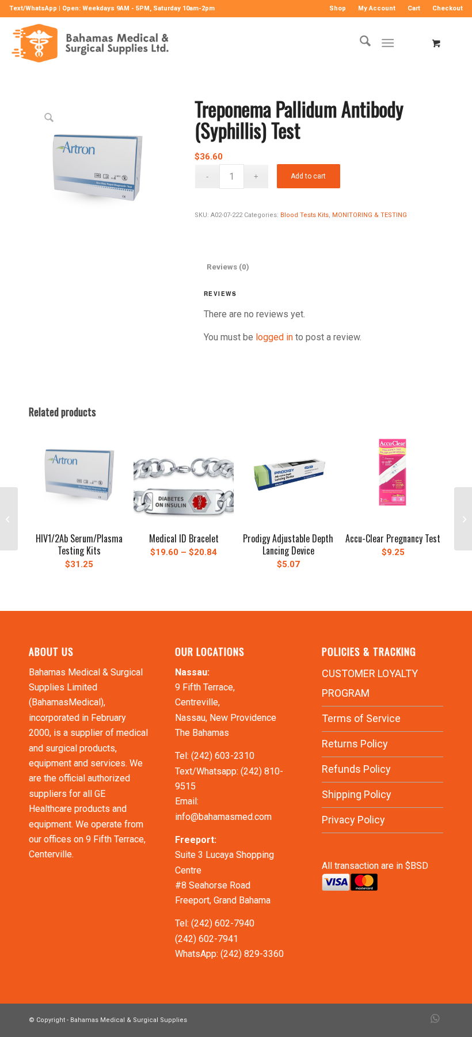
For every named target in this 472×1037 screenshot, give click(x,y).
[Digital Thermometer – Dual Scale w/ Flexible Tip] (463, 518)
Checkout (447, 8)
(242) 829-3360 (252, 953)
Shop (337, 8)
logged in (274, 337)
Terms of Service (361, 718)
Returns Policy (355, 744)
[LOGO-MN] (93, 43)
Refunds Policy (356, 769)
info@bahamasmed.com (223, 816)
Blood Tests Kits (304, 215)
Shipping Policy (356, 794)
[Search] (359, 43)
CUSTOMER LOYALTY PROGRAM (370, 683)
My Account (376, 8)
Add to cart (308, 176)
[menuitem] (337, 9)
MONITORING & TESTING (369, 215)
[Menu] (388, 43)
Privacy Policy (353, 820)
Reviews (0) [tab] (228, 267)
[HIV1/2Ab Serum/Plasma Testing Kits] (9, 518)
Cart (414, 8)
